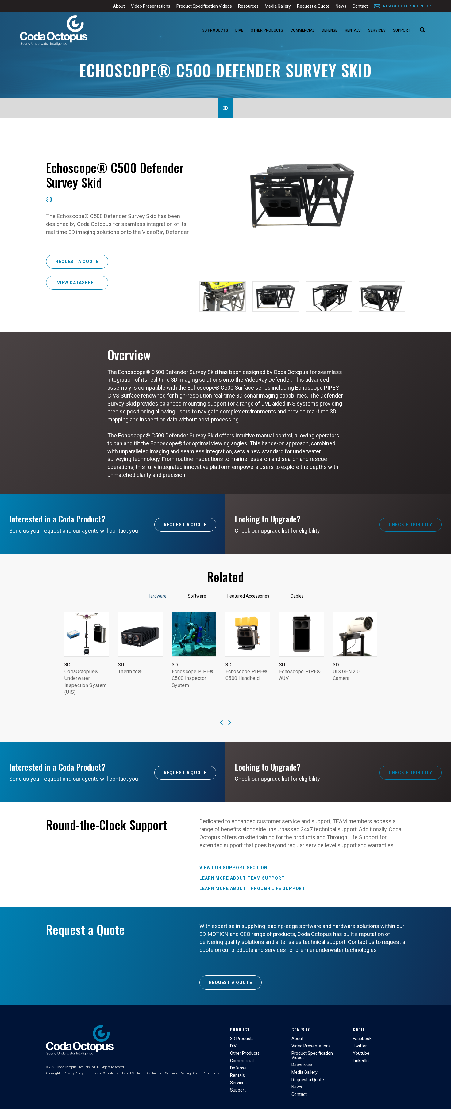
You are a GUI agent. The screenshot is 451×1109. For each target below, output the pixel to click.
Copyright (53, 1073)
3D (225, 108)
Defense (329, 30)
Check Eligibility (410, 524)
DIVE (239, 30)
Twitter (360, 1045)
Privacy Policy (73, 1073)
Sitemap (171, 1073)
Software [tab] (197, 596)
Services (377, 30)
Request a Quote (313, 6)
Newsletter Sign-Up (407, 6)
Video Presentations (150, 6)
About (119, 6)
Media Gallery (278, 6)
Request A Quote (185, 524)
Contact (360, 6)
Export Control (132, 1073)
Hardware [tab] (157, 596)
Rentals (353, 30)
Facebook (362, 1038)
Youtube (361, 1053)
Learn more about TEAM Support (242, 878)
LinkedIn (361, 1060)
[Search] (422, 30)
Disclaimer (153, 1073)
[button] (221, 723)
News (341, 6)
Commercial (302, 30)
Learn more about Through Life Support (252, 888)
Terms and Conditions (102, 1073)
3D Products (215, 30)
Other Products (267, 30)
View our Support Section (233, 867)
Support (401, 30)
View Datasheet (77, 282)
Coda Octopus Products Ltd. (76, 1067)
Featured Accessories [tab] (248, 596)
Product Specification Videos (204, 6)
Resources (248, 6)
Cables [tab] (297, 596)
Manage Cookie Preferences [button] (200, 1073)
